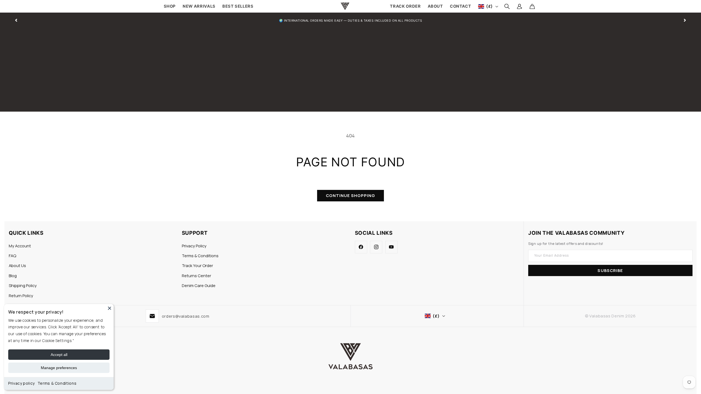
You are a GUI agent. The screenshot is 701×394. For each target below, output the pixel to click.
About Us (17, 265)
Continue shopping (350, 195)
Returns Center (196, 275)
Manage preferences (59, 368)
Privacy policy (21, 383)
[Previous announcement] (16, 20)
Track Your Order (197, 265)
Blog (13, 275)
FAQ (12, 255)
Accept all (59, 354)
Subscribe (610, 270)
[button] (507, 6)
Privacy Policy (194, 245)
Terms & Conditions (57, 383)
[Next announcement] (685, 20)
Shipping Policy (23, 285)
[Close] (109, 308)
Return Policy (21, 295)
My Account (20, 245)
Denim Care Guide (199, 285)
